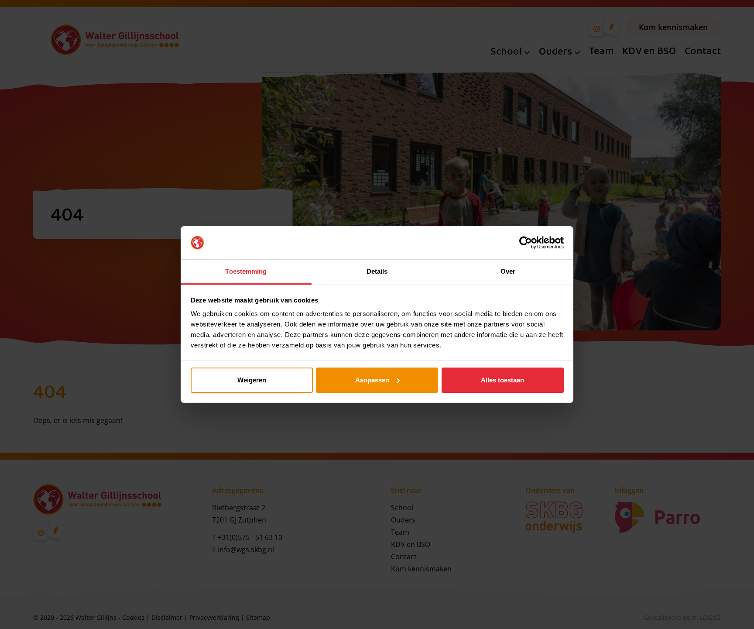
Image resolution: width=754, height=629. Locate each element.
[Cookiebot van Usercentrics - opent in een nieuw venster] (525, 242)
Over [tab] (507, 271)
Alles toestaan (502, 380)
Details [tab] (377, 271)
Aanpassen (372, 380)
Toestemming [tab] (246, 271)
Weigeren (251, 380)
